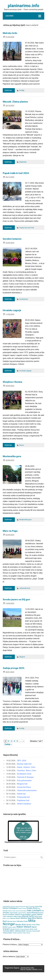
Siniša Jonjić (33, 929)
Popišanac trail (23, 800)
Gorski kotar (23, 299)
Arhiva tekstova (9, 956)
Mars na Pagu (10, 531)
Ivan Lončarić (34, 910)
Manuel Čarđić (28, 916)
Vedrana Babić (7, 933)
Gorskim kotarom (12, 239)
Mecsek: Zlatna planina (15, 101)
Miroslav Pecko (22, 921)
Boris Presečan (30, 906)
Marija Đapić (38, 916)
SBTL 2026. (22, 760)
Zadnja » (8, 744)
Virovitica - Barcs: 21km (26, 770)
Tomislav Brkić (8, 931)
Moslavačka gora (12, 456)
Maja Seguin (18, 916)
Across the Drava (24, 787)
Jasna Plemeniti (32, 913)
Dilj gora (22, 657)
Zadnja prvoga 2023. (14, 668)
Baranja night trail (24, 764)
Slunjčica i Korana (12, 382)
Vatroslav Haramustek (33, 931)
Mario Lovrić (6, 918)
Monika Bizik (20, 924)
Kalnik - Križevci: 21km (26, 767)
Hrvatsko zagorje (12, 310)
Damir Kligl (38, 906)
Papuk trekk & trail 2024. (16, 173)
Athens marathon (24, 804)
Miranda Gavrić (12, 921)
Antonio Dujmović (20, 906)
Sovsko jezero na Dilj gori (16, 599)
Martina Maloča (15, 918)
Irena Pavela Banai (21, 911)
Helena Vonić (12, 911)
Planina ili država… (10, 944)
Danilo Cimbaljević (10, 908)
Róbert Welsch (24, 927)
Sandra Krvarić (15, 929)
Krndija (21, 90)
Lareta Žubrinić (37, 914)
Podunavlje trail (23, 797)
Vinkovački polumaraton (27, 790)
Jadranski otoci (24, 588)
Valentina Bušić (19, 931)
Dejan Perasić (22, 908)
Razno (21, 445)
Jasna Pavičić (22, 913)
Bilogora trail (22, 784)
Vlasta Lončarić (17, 933)
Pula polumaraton (24, 780)
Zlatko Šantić (26, 933)
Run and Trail (29, 228)
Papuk (21, 228)
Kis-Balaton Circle (24, 774)
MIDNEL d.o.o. (37, 970)
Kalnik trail (21, 794)
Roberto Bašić (12, 927)
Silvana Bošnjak (24, 929)
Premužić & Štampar (25, 777)
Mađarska (22, 162)
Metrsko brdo (10, 33)
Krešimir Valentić (14, 914)
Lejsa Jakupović (8, 916)
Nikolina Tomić (31, 925)
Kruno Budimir (26, 914)
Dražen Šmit (32, 908)
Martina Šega (26, 918)
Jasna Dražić (13, 913)
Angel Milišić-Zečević (9, 906)
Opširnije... (9, 90)
